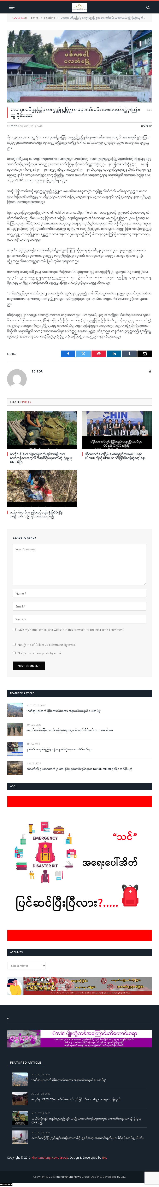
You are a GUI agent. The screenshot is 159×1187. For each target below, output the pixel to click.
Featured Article (22, 693)
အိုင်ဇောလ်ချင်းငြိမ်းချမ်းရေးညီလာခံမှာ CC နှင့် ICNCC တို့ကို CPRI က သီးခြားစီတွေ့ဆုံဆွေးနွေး (115, 456)
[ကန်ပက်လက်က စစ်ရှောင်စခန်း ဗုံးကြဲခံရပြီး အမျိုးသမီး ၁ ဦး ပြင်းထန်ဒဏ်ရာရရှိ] (42, 488)
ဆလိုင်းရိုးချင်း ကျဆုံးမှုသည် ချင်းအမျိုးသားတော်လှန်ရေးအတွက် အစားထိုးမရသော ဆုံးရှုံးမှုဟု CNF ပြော (41, 458)
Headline (146, 126)
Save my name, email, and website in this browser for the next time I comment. (71, 630)
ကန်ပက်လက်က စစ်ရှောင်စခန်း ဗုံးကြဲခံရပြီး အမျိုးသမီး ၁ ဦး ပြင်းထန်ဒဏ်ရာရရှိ (36, 514)
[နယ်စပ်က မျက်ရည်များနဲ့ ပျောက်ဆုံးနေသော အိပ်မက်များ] (15, 749)
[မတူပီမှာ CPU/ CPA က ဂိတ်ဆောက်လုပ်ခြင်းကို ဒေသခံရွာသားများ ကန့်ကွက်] (20, 1098)
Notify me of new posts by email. (40, 653)
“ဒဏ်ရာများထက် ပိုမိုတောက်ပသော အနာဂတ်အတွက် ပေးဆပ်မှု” (63, 711)
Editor (15, 126)
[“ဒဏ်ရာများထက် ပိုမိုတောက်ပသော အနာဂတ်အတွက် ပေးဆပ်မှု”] (15, 710)
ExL (104, 1157)
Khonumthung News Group (49, 1157)
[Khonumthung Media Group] (79, 7)
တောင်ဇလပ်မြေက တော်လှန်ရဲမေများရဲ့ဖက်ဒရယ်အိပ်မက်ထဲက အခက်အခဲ (69, 730)
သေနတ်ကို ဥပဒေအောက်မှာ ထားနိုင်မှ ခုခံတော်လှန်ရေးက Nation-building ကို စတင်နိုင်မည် (79, 769)
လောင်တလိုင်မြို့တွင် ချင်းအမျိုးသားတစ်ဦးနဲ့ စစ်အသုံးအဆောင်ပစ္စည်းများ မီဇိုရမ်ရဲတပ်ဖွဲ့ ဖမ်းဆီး (87, 1138)
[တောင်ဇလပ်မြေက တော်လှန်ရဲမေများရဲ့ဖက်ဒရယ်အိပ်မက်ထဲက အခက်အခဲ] (15, 729)
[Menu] (11, 7)
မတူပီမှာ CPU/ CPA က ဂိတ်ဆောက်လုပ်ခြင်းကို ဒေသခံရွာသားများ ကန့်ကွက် (75, 1099)
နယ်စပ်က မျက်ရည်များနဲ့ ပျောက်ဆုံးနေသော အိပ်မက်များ (59, 749)
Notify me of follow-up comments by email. (47, 645)
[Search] (148, 7)
